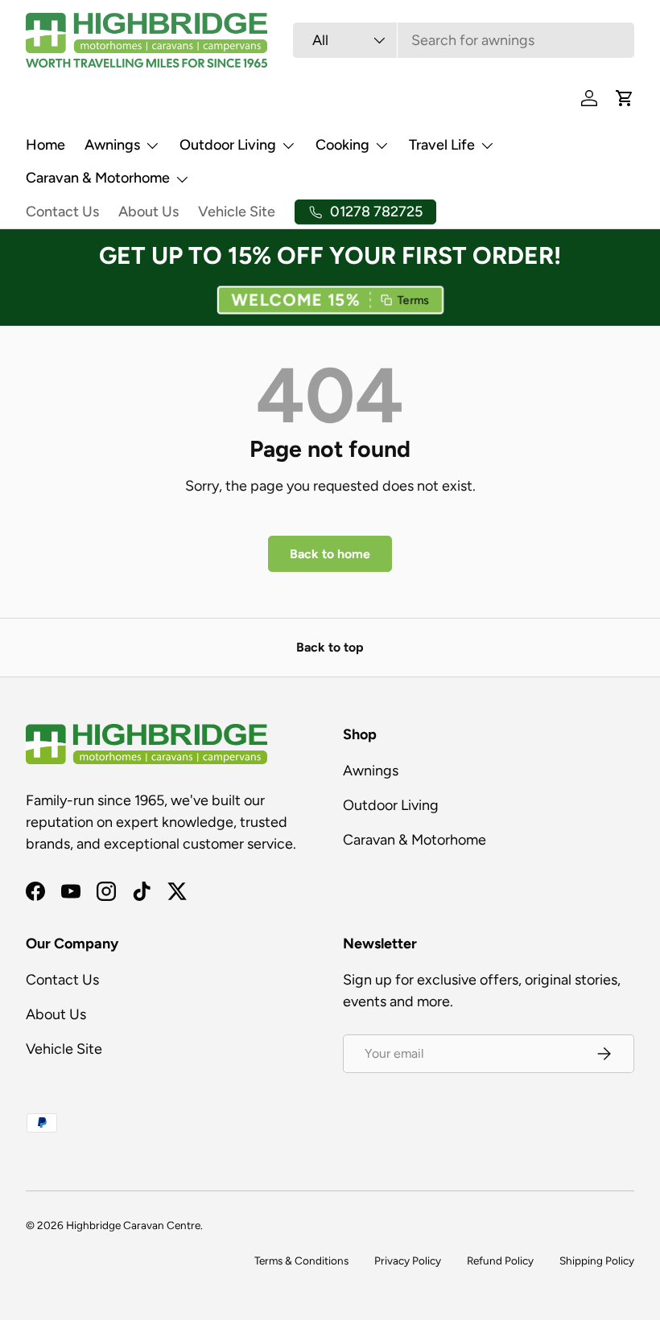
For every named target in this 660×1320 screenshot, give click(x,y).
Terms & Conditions (301, 1260)
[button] (329, 300)
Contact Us (62, 211)
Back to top (330, 647)
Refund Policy (500, 1260)
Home (45, 145)
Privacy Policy (407, 1260)
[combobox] (463, 40)
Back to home (330, 553)
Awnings (370, 770)
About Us (148, 211)
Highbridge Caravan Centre (133, 1225)
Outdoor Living (391, 805)
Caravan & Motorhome (414, 840)
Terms (414, 300)
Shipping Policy (596, 1260)
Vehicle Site (236, 211)
